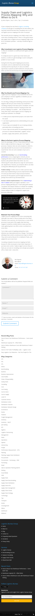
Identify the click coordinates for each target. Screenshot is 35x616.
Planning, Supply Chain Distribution (10, 455)
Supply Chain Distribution (7, 483)
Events (3, 412)
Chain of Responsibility (7, 379)
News (2, 437)
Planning (3, 452)
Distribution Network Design (8, 407)
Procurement (4, 457)
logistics (3, 430)
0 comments (25, 20)
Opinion (3, 442)
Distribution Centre (6, 402)
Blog (3, 531)
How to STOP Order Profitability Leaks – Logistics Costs (16, 350)
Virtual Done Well (6, 560)
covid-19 (3, 397)
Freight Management (6, 417)
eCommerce (4, 409)
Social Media (4, 473)
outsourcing (4, 445)
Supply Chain (4, 478)
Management (4, 435)
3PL (2, 359)
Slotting (3, 470)
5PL (2, 364)
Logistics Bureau (6, 550)
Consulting (4, 384)
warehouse (4, 511)
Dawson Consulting (7, 555)
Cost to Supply (5, 394)
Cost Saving (4, 389)
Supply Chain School (6, 490)
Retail (2, 465)
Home (4, 526)
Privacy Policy (6, 541)
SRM (2, 475)
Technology (4, 495)
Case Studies (4, 376)
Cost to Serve (4, 392)
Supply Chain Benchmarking (8, 480)
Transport (4, 500)
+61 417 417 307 (23, 267)
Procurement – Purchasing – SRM (10, 460)
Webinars (3, 513)
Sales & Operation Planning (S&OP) (10, 468)
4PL (2, 361)
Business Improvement (7, 374)
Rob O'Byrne (6, 20)
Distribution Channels (7, 404)
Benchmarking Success (8, 552)
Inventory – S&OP (6, 422)
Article (3, 366)
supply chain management (8, 488)
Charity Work (4, 382)
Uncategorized (5, 505)
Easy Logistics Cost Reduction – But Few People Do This (16, 352)
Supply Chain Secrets (7, 557)
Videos (3, 508)
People (3, 447)
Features (3, 414)
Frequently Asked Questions (9, 536)
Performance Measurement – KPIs (10, 450)
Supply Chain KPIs (6, 485)
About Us (4, 529)
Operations (4, 440)
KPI (2, 427)
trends (3, 503)
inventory (3, 419)
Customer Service (6, 399)
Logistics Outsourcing (7, 432)
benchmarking (5, 369)
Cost (2, 387)
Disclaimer (5, 539)
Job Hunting (4, 425)
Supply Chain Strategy (7, 493)
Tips (19, 20)
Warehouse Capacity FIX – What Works (11, 343)
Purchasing (4, 462)
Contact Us (5, 534)
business (3, 371)
